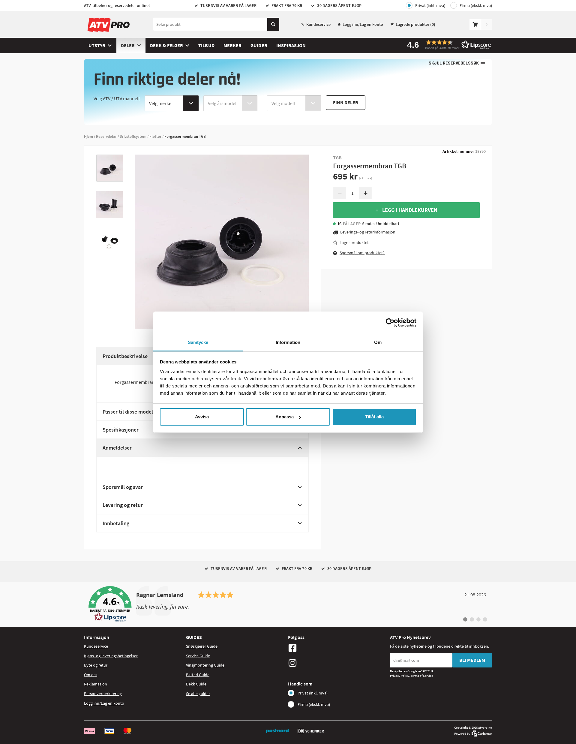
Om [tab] (378, 342)
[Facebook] (337, 647)
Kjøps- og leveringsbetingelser (111, 655)
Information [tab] (288, 342)
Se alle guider (198, 693)
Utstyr (96, 45)
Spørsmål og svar (123, 486)
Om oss (90, 674)
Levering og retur (123, 505)
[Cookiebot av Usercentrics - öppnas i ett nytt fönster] (390, 322)
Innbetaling (116, 523)
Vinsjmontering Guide (205, 665)
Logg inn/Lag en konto (363, 24)
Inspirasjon (291, 45)
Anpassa (284, 416)
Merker (233, 45)
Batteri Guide (197, 674)
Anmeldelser (117, 447)
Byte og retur (95, 665)
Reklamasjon (95, 684)
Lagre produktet (354, 242)
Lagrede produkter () (415, 24)
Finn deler (345, 102)
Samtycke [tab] (198, 342)
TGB (337, 158)
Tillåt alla (374, 416)
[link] (288, 604)
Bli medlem (472, 660)
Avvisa (202, 416)
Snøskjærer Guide (202, 646)
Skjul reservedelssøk (454, 63)
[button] (447, 44)
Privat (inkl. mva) (430, 5)
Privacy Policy (399, 675)
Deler (128, 45)
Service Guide (198, 655)
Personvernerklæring (103, 693)
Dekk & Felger (166, 45)
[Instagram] (337, 662)
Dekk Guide (196, 684)
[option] (109, 168)
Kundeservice (318, 24)
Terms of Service (422, 675)
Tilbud (206, 45)
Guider (258, 45)
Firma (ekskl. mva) (476, 5)
